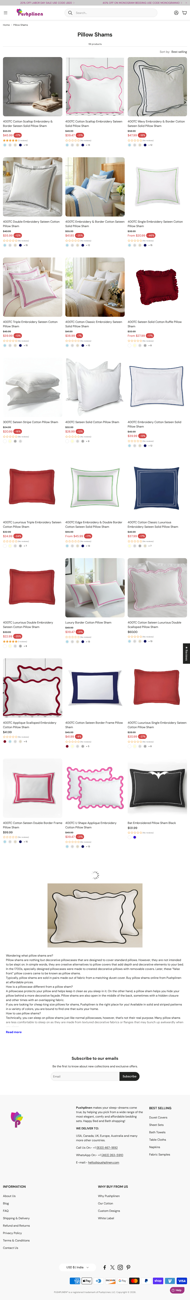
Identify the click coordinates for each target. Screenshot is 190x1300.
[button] (111, 13)
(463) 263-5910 (112, 1155)
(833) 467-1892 (107, 1148)
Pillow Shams (20, 24)
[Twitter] (112, 1267)
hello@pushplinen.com (103, 1162)
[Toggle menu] (5, 12)
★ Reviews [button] (187, 653)
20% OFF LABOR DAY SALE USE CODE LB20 (46, 2)
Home (6, 24)
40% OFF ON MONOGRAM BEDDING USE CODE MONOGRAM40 (141, 2)
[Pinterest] (128, 1267)
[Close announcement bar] (186, 3)
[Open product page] (32, 86)
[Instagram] (120, 1267)
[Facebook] (104, 1267)
